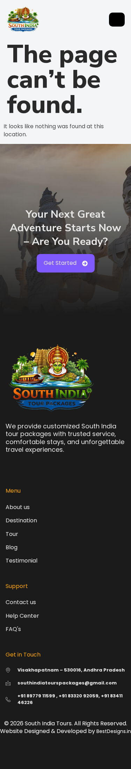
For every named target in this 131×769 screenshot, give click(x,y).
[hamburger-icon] (117, 20)
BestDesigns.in (113, 731)
